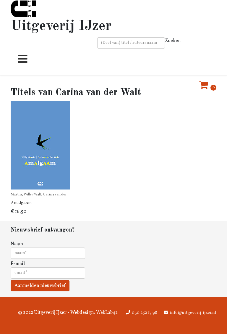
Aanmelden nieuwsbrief (40, 285)
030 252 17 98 (144, 313)
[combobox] (131, 43)
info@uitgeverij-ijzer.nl (193, 313)
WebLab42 (106, 312)
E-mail (18, 264)
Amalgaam (21, 203)
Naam (17, 244)
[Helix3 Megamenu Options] (21, 61)
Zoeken (173, 41)
